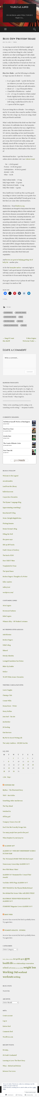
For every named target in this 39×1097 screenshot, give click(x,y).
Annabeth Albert (7, 431)
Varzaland (19, 7)
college (7, 959)
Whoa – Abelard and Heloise (12, 1066)
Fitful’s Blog (7, 645)
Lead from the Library (10, 486)
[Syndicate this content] (3, 785)
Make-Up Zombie (8, 666)
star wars (18, 968)
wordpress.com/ (8, 592)
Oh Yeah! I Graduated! (10, 1055)
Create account (7, 1016)
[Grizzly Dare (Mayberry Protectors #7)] (34, 440)
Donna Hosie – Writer (10, 706)
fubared (5, 650)
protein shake (9, 321)
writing (17, 977)
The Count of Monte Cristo (12, 443)
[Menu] (5, 29)
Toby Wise (6, 452)
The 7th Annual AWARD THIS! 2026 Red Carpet (18, 859)
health (6, 963)
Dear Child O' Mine (9, 561)
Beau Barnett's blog (9, 513)
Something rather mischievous (13, 801)
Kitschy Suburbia (8, 656)
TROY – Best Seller (9, 795)
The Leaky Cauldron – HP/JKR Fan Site (15, 743)
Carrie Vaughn (7, 690)
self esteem (12, 968)
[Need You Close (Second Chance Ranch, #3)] (34, 433)
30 (13, 771)
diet (14, 959)
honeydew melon (15, 268)
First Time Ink (7, 450)
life (11, 963)
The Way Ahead (8, 806)
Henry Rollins (7, 711)
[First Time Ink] (34, 454)
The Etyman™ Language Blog (12, 502)
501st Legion (7, 606)
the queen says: (8, 539)
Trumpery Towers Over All (11, 822)
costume (11, 959)
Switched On (7, 811)
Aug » (9, 777)
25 (23, 768)
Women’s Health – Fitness (14, 930)
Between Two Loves (9, 1071)
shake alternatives (11, 325)
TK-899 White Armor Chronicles (13, 677)
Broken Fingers (8, 640)
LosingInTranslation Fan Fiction (13, 661)
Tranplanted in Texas (9, 566)
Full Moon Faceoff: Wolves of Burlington (16, 422)
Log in (5, 1021)
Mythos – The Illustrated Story (13, 790)
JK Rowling (6, 727)
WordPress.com (8, 1037)
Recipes (9, 307)
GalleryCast (6, 587)
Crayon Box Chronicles (10, 497)
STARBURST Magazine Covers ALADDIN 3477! (17, 906)
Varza (15, 42)
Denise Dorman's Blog (10, 529)
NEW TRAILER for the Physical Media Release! (17, 888)
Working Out (10, 972)
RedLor (5, 672)
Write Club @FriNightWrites (12, 518)
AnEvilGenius (7, 635)
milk (21, 317)
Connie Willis (7, 701)
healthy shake (21, 312)
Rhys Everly (6, 438)
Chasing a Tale (7, 695)
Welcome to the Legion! (10, 476)
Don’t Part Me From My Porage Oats (14, 827)
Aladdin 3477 (9, 846)
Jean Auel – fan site (9, 717)
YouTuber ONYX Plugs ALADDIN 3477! (15, 883)
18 (23, 765)
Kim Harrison (7, 732)
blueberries (8, 312)
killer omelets (7, 582)
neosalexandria (7, 481)
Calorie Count (30, 159)
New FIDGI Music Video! (10, 869)
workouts (8, 976)
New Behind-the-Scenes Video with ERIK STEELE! (18, 893)
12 (28, 761)
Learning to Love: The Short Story (14, 1061)
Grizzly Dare (7, 436)
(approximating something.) (12, 508)
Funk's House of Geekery (11, 550)
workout (22, 972)
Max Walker (6, 423)
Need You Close (8, 429)
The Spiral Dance (8, 571)
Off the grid (6, 817)
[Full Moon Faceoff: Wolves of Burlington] (34, 426)
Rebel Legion (7, 616)
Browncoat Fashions (9, 611)
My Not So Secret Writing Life (12, 738)
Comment (30, 372)
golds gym (20, 959)
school (5, 968)
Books (4, 959)
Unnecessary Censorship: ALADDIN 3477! (16, 864)
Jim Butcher (6, 722)
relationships (20, 963)
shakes (23, 325)
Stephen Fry (9, 785)
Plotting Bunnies (8, 523)
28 (4, 771)
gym (27, 958)
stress (21, 968)
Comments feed (8, 1032)
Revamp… (6, 1050)
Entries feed (7, 1026)
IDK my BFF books (8, 545)
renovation (30, 963)
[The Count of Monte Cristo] (34, 447)
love (14, 963)
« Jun (4, 777)
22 (9, 768)
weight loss (29, 967)
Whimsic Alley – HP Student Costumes (15, 621)
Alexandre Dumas (8, 445)
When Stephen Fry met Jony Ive (13, 838)
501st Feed (8, 914)
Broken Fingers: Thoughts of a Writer (15, 577)
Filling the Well (8, 534)
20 (33, 765)
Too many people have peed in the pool (15, 832)
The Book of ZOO (8, 555)
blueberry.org (20, 206)
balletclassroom (8, 492)
